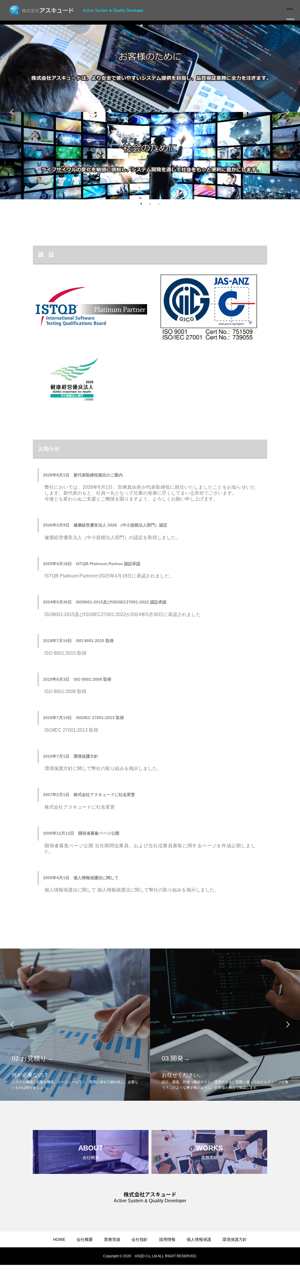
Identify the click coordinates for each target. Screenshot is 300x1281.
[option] (150, 112)
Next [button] (287, 112)
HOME (59, 1239)
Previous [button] (12, 112)
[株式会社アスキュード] (42, 10)
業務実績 (112, 1239)
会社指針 (140, 1239)
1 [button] (141, 204)
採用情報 (167, 1239)
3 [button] (159, 204)
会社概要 (84, 1239)
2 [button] (150, 204)
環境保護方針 (234, 1239)
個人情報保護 (199, 1239)
